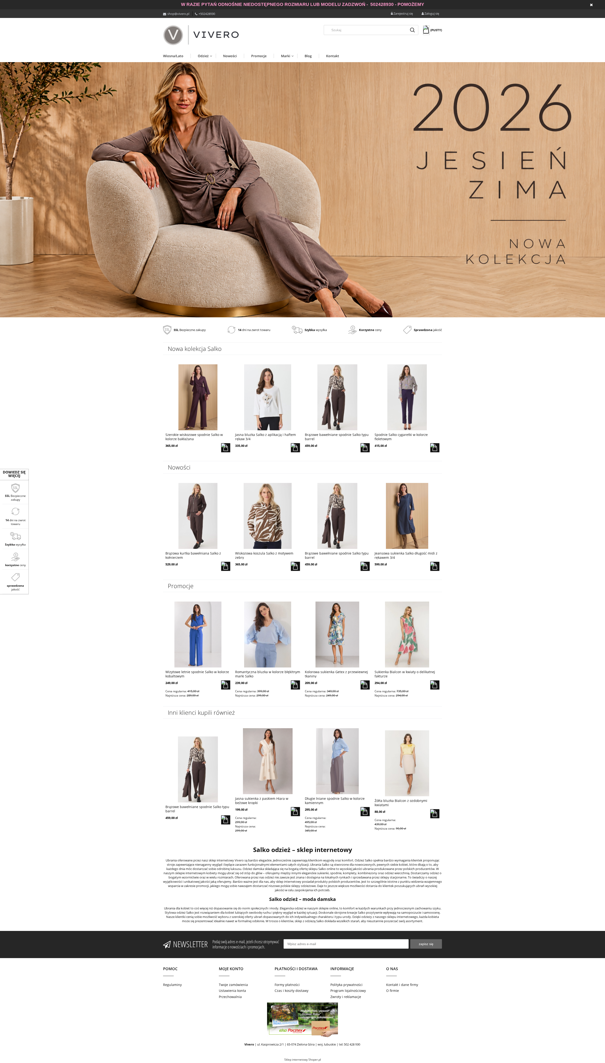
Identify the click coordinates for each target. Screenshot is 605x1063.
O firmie (392, 990)
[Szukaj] (412, 30)
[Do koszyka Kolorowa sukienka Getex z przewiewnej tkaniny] (295, 685)
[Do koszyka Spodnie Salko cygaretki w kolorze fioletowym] (365, 447)
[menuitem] (176, 56)
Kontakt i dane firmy (402, 984)
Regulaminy (172, 984)
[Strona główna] (201, 35)
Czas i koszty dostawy (291, 990)
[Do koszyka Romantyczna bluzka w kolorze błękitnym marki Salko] (225, 685)
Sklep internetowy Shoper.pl (302, 1060)
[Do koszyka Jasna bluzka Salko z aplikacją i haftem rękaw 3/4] (225, 447)
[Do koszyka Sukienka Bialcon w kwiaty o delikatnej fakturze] (365, 685)
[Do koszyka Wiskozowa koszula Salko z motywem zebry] (225, 566)
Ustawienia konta (232, 990)
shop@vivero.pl (178, 14)
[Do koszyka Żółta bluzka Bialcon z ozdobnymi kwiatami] (435, 813)
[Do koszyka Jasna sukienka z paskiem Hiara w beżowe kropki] (295, 811)
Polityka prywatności (346, 984)
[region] (302, 189)
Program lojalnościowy (348, 990)
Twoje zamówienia (233, 984)
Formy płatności (287, 984)
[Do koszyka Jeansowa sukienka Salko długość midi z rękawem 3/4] (435, 447)
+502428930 (207, 14)
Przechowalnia (230, 996)
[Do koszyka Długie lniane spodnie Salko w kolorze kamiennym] (365, 811)
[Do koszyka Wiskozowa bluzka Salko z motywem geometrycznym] (435, 566)
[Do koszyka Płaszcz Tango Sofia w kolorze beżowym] (435, 685)
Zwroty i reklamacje (345, 996)
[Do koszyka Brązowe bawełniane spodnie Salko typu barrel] (295, 447)
